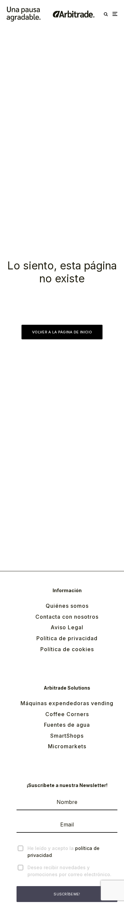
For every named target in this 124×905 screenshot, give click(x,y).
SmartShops (67, 735)
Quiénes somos (67, 605)
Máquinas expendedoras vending (67, 703)
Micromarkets (67, 746)
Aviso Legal (67, 627)
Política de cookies (67, 649)
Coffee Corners (67, 714)
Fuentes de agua (67, 724)
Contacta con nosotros (67, 616)
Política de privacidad (67, 638)
